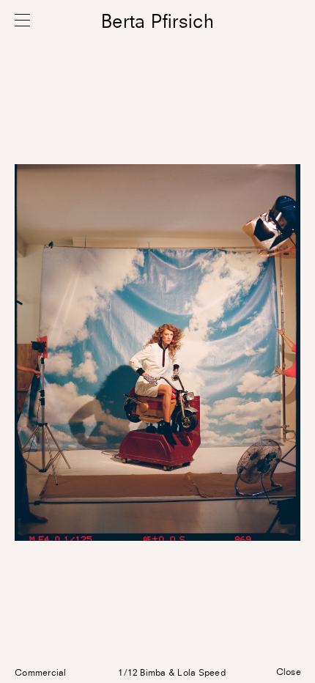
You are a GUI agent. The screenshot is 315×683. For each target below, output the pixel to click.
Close (288, 672)
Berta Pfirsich (157, 22)
